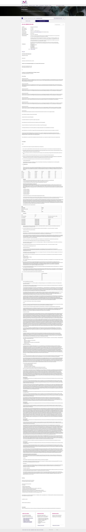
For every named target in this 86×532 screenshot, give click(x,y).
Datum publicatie (24, 29)
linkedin (62, 529)
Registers (37, 5)
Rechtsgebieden (24, 33)
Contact (50, 5)
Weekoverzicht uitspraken (56, 525)
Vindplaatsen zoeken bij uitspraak (27, 521)
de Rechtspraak (41, 5)
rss (53, 529)
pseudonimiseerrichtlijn (39, 18)
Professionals (46, 5)
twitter (58, 529)
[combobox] (59, 24)
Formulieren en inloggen (60, 5)
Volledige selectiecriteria (41, 525)
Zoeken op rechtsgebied (26, 520)
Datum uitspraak (24, 28)
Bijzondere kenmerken (25, 34)
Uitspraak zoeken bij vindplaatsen (27, 522)
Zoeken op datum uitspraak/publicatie (28, 518)
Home (22, 5)
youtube (63, 529)
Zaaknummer (24, 30)
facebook (60, 529)
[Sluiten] (64, 18)
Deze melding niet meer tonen (58, 18)
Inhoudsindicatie (24, 35)
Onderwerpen (26, 5)
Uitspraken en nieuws (32, 5)
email (54, 529)
